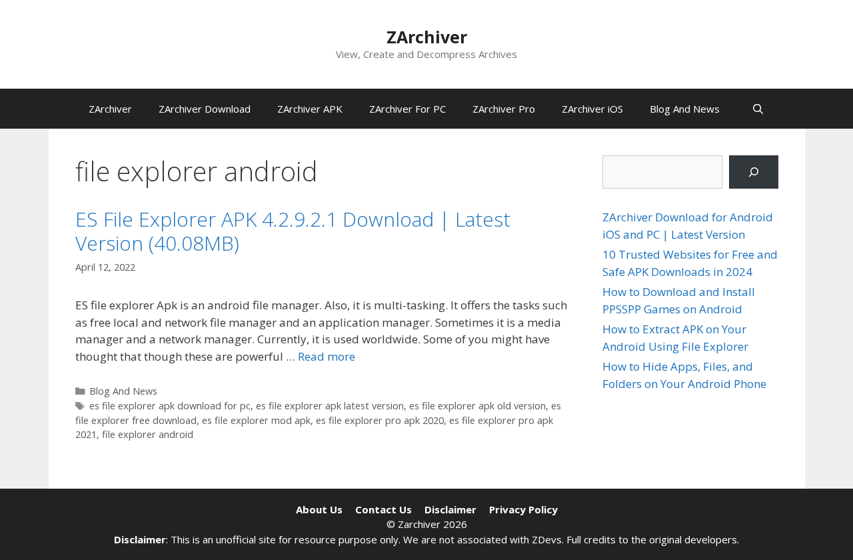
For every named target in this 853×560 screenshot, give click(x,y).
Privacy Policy (523, 509)
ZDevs (547, 539)
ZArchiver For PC (407, 108)
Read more (326, 356)
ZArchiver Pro (503, 108)
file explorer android (147, 434)
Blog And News (685, 108)
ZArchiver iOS (592, 108)
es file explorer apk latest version (330, 405)
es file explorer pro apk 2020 (380, 420)
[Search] (753, 172)
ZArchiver (427, 36)
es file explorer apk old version (477, 405)
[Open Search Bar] (758, 109)
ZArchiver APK (310, 108)
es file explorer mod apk (256, 420)
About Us (319, 509)
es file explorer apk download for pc (170, 405)
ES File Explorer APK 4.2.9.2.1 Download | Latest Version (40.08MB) (292, 231)
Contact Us (383, 509)
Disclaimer (450, 509)
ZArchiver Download (205, 108)
